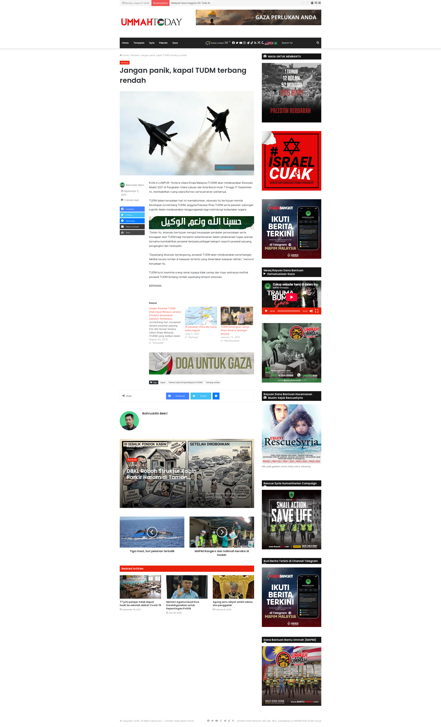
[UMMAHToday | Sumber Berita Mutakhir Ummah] (151, 22)
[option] (187, 473)
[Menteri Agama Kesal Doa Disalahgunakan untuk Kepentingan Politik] (187, 587)
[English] (271, 42)
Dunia (130, 459)
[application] (291, 297)
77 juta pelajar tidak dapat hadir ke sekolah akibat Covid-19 (140, 603)
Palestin (163, 42)
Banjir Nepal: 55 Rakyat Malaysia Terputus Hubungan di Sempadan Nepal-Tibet (159, 474)
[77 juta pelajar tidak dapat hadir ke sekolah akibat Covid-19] (140, 587)
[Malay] (267, 42)
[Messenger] (216, 396)
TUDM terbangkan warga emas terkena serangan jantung (235, 330)
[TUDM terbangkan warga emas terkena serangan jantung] (237, 316)
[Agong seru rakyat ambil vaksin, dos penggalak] (233, 587)
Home (125, 42)
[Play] (266, 311)
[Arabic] (276, 42)
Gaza (175, 42)
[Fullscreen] (317, 311)
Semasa (135, 55)
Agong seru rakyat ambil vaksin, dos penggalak (233, 603)
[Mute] (311, 311)
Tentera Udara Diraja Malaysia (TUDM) (185, 382)
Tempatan (139, 42)
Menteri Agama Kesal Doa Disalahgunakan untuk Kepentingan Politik (182, 605)
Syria (151, 42)
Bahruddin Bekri (135, 185)
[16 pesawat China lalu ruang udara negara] (201, 316)
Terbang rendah (213, 382)
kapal (162, 382)
